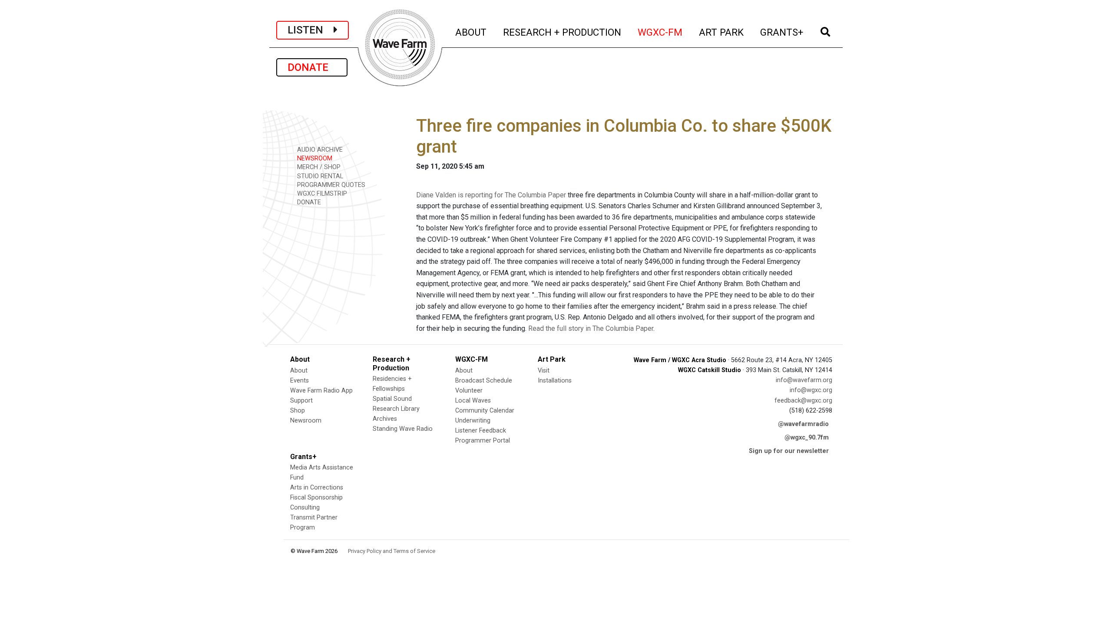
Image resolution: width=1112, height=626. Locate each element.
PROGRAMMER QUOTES (330, 185)
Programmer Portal (482, 440)
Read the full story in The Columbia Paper (590, 328)
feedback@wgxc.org (803, 400)
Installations (555, 380)
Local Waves (473, 400)
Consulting (305, 507)
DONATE (312, 67)
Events (299, 380)
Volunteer (469, 390)
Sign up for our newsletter (789, 451)
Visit (543, 370)
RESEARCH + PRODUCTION (562, 32)
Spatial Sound (392, 399)
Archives (385, 419)
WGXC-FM (660, 32)
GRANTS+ (782, 32)
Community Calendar (484, 410)
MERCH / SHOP (318, 167)
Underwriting (472, 420)
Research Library (396, 409)
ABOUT (471, 32)
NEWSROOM (313, 158)
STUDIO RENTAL (319, 176)
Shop (297, 410)
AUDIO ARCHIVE (319, 149)
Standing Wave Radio (403, 429)
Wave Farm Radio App (321, 390)
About (299, 370)
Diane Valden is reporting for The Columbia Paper (491, 195)
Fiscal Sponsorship (316, 497)
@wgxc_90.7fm (806, 437)
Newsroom (305, 420)
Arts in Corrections (316, 487)
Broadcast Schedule (483, 380)
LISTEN (311, 30)
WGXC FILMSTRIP (321, 193)
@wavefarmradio (803, 424)
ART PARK (721, 32)
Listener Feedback (480, 430)
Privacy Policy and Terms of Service (391, 551)
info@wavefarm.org (804, 380)
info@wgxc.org (811, 390)
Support (301, 400)
